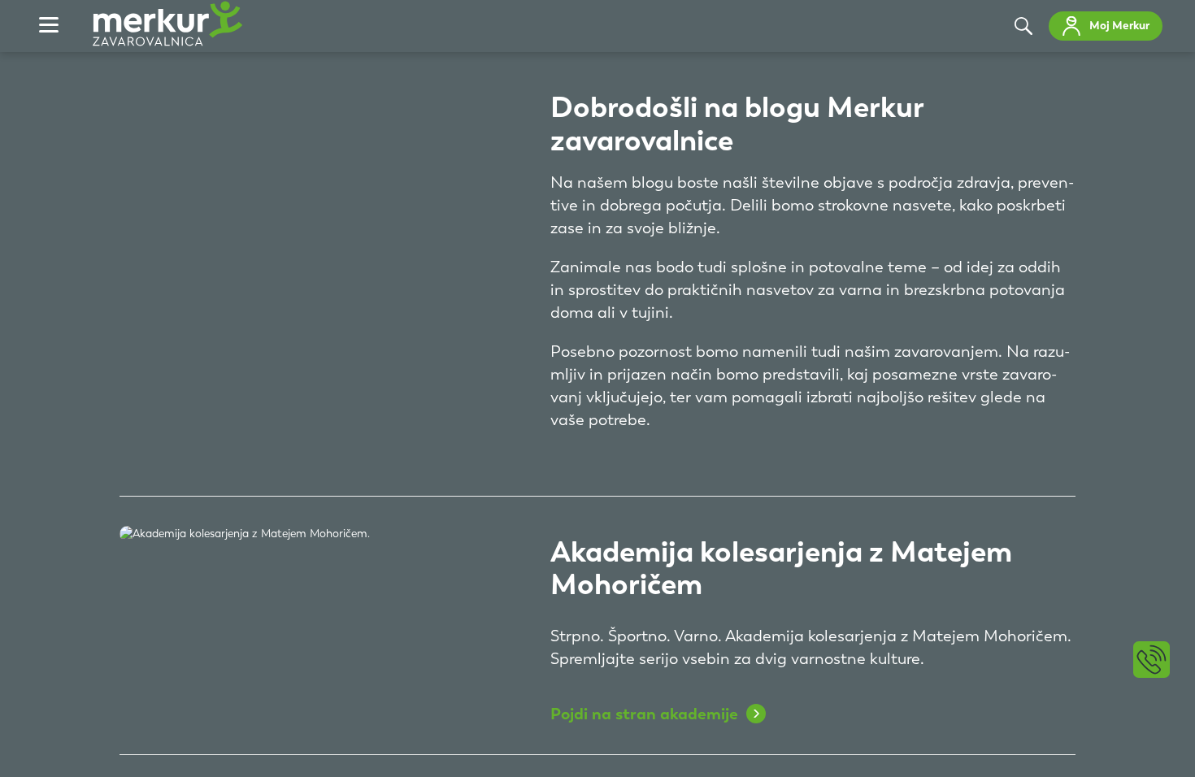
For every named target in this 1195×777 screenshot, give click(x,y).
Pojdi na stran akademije (644, 713)
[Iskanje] (1023, 26)
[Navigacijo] (49, 26)
